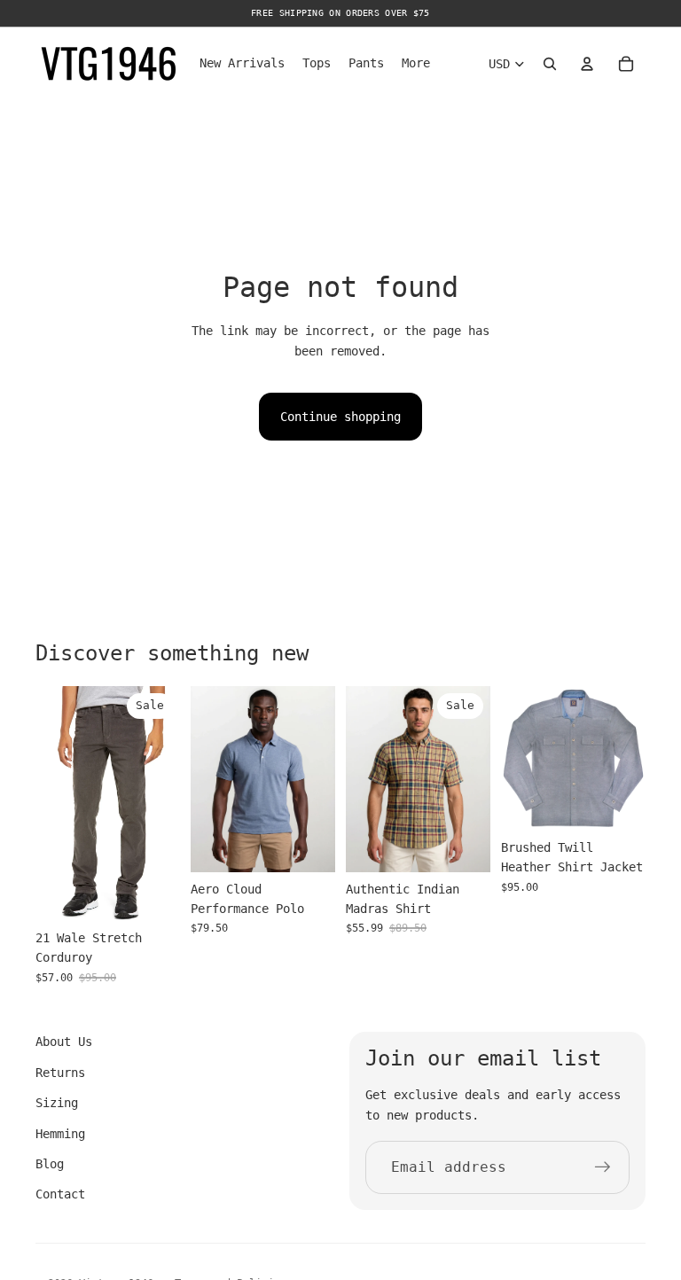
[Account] (587, 63)
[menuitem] (416, 64)
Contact (60, 1194)
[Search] (549, 63)
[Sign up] (603, 1167)
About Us (63, 1041)
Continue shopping (340, 417)
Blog (49, 1164)
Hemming (60, 1134)
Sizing (56, 1103)
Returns (60, 1072)
